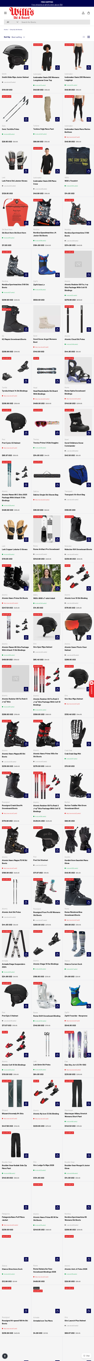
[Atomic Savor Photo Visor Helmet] (78, 627)
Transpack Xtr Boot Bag (75, 494)
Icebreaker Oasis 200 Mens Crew (44, 182)
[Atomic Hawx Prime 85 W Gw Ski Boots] (47, 1197)
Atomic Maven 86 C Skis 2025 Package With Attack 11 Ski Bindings (14, 497)
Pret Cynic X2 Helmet (11, 443)
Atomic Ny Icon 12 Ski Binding (46, 1113)
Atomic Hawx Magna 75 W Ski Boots (14, 861)
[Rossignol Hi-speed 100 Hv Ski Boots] (15, 1300)
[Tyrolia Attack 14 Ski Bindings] (15, 370)
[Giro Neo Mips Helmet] (78, 678)
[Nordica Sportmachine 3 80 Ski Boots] (15, 264)
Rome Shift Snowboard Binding (46, 1016)
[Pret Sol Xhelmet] (47, 840)
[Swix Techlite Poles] (15, 109)
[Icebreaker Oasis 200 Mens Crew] (47, 160)
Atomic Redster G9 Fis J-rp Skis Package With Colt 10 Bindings (76, 287)
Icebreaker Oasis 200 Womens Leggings (78, 78)
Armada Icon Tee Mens (43, 1320)
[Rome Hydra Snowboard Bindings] (78, 370)
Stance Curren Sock (73, 964)
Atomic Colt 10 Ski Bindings (14, 1064)
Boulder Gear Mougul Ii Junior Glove (77, 1166)
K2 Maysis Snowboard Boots (14, 339)
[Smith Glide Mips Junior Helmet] (15, 57)
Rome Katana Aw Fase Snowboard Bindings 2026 (44, 1270)
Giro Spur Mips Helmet (42, 647)
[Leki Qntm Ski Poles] (47, 1044)
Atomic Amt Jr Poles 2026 (76, 1269)
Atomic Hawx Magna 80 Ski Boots (13, 755)
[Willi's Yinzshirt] (78, 160)
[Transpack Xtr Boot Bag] (78, 474)
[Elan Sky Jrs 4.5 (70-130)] (78, 1044)
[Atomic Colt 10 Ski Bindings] (15, 1044)
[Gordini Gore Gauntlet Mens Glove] (78, 840)
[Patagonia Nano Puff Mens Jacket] (15, 1197)
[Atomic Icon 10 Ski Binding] (78, 578)
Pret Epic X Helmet (10, 1015)
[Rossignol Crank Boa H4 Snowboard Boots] (15, 785)
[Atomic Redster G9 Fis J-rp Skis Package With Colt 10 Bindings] (78, 264)
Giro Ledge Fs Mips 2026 (43, 1165)
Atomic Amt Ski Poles (11, 912)
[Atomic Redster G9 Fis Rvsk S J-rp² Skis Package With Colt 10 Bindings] (47, 678)
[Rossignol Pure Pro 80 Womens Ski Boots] (47, 892)
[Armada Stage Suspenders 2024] (15, 944)
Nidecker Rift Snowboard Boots (78, 549)
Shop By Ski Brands (16, 29)
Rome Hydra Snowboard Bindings (75, 392)
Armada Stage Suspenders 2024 (13, 965)
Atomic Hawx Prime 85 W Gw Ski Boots (45, 1218)
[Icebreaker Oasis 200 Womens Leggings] (78, 57)
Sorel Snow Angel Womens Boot (45, 340)
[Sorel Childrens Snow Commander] (78, 422)
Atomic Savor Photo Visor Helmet (76, 648)
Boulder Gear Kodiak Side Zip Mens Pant (14, 1166)
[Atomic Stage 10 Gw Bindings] (47, 943)
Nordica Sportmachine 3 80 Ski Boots (15, 285)
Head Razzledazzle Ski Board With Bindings (45, 392)
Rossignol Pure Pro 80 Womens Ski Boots (46, 913)
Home (6, 29)
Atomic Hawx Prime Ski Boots (15, 598)
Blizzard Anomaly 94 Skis (13, 1113)
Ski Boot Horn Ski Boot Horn (14, 232)
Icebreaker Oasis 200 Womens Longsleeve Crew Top (46, 78)
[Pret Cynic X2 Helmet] (15, 422)
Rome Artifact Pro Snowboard (46, 549)
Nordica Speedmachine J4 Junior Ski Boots (44, 234)
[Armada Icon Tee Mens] (47, 1300)
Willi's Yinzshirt (71, 181)
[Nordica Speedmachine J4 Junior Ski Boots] (47, 212)
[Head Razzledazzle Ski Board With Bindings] (47, 370)
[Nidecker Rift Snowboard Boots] (78, 529)
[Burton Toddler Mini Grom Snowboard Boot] (78, 785)
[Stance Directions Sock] (15, 1248)
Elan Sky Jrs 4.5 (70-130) (75, 1064)
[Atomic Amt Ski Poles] (15, 891)
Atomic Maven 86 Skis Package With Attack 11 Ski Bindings (15, 648)
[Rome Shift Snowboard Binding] (47, 995)
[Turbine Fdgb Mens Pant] (47, 108)
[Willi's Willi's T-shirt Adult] (47, 578)
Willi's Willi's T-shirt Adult (44, 598)
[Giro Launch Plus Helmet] (78, 1300)
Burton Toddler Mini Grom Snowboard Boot (75, 806)
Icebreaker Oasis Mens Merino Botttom (77, 130)
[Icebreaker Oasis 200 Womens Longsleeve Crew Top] (47, 57)
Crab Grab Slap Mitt (73, 753)
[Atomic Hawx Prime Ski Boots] (15, 578)
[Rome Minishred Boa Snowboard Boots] (78, 891)
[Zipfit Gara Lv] (47, 264)
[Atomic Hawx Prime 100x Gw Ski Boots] (47, 733)
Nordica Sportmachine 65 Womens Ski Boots (76, 1218)
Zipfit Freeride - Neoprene (76, 1015)
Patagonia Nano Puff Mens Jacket (13, 1218)
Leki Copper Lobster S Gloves (14, 549)
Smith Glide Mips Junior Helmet (15, 77)
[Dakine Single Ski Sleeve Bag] (47, 474)
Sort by (7, 37)
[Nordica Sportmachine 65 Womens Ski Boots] (78, 1197)
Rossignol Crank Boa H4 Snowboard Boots (12, 806)
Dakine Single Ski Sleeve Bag (45, 494)
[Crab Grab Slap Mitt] (78, 733)
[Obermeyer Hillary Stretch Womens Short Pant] (78, 1093)
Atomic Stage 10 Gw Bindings (46, 964)
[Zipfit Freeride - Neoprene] (78, 995)
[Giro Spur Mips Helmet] (47, 626)
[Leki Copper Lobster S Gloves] (15, 529)
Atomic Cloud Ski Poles (75, 339)
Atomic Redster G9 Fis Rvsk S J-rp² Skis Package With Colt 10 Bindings (46, 702)
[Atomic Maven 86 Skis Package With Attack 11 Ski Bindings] (15, 627)
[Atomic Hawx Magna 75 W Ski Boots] (15, 840)
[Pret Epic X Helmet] (15, 995)
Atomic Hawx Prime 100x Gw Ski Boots (45, 755)
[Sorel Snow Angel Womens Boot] (47, 319)
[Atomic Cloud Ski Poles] (78, 319)
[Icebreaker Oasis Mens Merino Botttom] (78, 109)
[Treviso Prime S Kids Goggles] (47, 422)
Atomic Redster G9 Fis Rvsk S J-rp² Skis (14, 700)
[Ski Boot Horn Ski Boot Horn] (15, 212)
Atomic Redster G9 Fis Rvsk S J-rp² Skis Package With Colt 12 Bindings (46, 808)
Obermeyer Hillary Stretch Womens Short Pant (76, 1115)
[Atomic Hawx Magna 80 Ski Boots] (15, 733)
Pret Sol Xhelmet (40, 860)
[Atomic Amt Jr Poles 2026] (78, 1248)
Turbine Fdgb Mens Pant (43, 129)
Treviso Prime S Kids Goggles (45, 442)
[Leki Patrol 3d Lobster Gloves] (15, 160)
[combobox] (47, 22)
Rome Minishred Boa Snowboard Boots (73, 913)
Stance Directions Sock (12, 1269)
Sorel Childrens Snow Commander (74, 444)
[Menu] (5, 13)
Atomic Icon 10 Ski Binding (76, 598)
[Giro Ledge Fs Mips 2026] (47, 1145)
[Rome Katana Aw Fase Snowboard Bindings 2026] (47, 1248)
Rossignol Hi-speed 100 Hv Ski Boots (15, 1322)
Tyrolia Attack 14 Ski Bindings (15, 391)
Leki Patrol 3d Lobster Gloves (14, 181)
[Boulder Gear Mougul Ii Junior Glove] (78, 1145)
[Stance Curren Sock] (78, 944)
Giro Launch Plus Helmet (75, 1320)
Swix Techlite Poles (10, 129)
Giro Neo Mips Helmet (74, 699)
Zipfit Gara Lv (39, 284)
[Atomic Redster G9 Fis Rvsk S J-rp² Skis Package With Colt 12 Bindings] (47, 785)
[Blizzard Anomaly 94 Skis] (15, 1093)
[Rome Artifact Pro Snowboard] (47, 529)
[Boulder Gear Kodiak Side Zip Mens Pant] (15, 1145)
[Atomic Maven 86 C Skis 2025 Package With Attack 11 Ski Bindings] (15, 474)
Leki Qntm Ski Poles (41, 1064)
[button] (5, 1356)
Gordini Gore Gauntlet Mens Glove (76, 861)
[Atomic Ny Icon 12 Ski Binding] (47, 1093)
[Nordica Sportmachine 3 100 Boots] (78, 212)
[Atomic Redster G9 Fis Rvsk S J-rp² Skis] (15, 678)
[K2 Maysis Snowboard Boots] (15, 319)
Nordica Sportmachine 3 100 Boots (77, 234)
